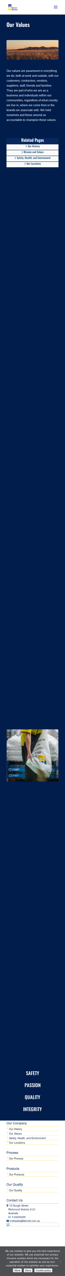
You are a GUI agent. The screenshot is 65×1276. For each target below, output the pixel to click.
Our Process (16, 1158)
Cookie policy (43, 1270)
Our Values (15, 1133)
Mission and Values (33, 152)
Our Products (16, 1174)
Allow (17, 1270)
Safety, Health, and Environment (33, 158)
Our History (15, 1129)
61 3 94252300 (17, 1217)
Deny (28, 1270)
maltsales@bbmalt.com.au (25, 1221)
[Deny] (60, 1261)
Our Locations (33, 163)
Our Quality (15, 1190)
